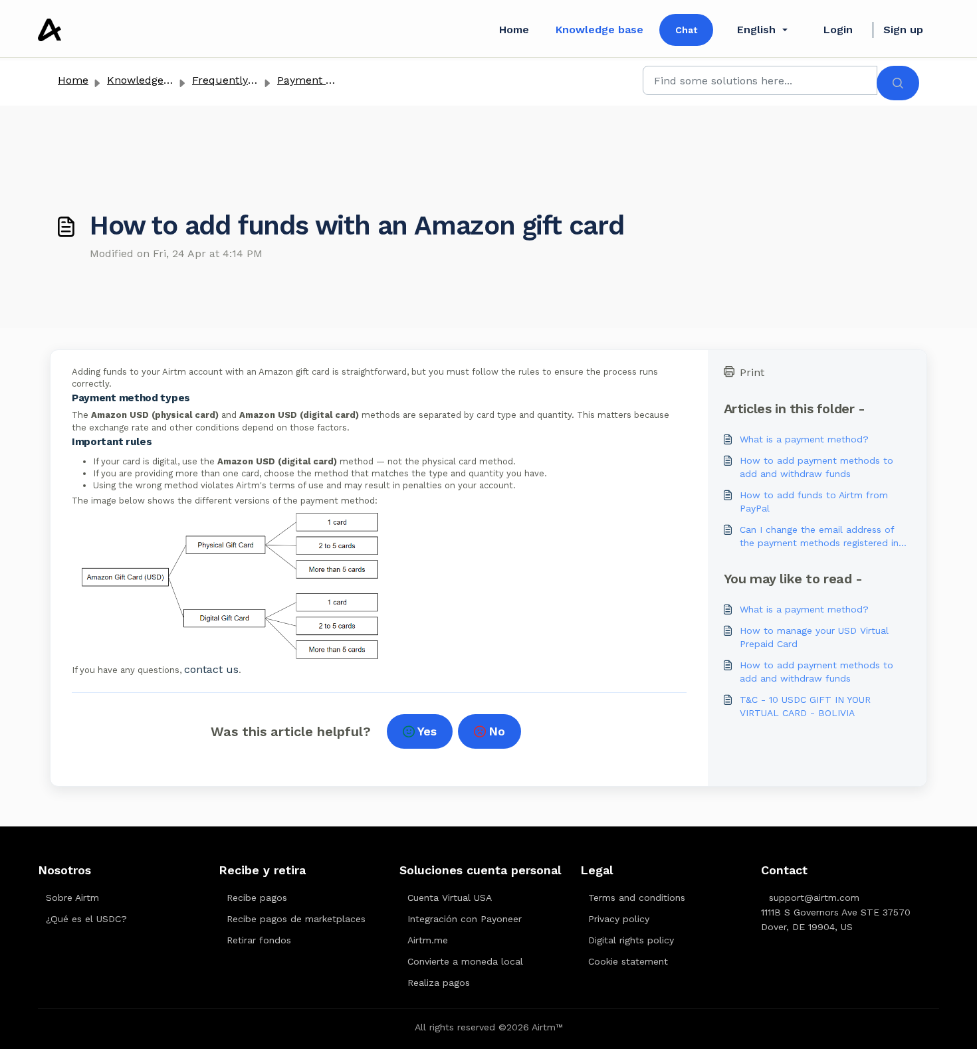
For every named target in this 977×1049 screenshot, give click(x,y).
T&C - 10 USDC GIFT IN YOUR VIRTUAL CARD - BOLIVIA (805, 706)
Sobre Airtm (72, 897)
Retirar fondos (259, 940)
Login (838, 29)
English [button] (756, 29)
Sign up (903, 29)
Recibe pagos (257, 897)
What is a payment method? (804, 439)
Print (752, 372)
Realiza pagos (438, 982)
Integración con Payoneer (464, 918)
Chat (686, 30)
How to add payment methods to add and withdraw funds (816, 467)
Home (514, 29)
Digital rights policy (631, 940)
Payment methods (324, 80)
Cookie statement (628, 961)
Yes (427, 731)
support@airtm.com (814, 897)
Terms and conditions (636, 897)
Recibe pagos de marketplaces (296, 918)
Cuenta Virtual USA (449, 897)
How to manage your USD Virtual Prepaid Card (814, 637)
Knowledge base (599, 29)
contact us (211, 669)
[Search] (898, 83)
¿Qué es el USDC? (86, 918)
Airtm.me (427, 940)
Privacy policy (618, 918)
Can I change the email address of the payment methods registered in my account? (819, 536)
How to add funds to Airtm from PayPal (814, 502)
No (497, 731)
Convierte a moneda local (465, 961)
